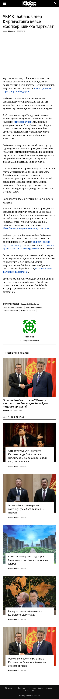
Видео (40, 688)
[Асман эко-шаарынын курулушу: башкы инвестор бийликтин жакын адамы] (29, 544)
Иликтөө (21, 688)
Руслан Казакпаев (11, 311)
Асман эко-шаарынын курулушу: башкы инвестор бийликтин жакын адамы (28, 560)
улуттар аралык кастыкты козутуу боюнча (28, 246)
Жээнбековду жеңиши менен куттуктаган (26, 228)
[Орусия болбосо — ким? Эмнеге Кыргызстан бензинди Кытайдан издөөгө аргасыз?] (29, 377)
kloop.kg (11, 31)
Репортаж (32, 688)
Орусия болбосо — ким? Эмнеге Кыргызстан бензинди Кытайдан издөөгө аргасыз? (25, 403)
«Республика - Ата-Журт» (13, 307)
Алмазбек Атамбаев (34, 307)
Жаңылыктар (10, 688)
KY (33, 691)
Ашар (27, 691)
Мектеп (49, 688)
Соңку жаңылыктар (13, 416)
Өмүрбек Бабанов (28, 311)
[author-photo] (29, 333)
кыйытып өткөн (23, 121)
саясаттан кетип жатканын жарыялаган (28, 270)
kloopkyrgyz (7, 410)
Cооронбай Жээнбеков (30, 304)
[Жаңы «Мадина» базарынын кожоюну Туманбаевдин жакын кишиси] (29, 493)
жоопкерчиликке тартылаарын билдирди (28, 90)
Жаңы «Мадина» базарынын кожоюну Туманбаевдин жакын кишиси (26, 509)
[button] (4, 3)
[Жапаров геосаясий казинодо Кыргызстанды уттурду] (29, 595)
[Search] (55, 3)
